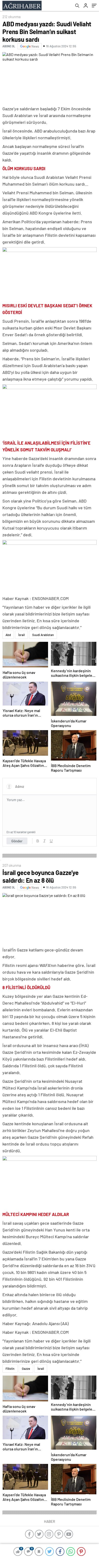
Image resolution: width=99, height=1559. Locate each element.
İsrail (21, 635)
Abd (8, 635)
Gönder (17, 841)
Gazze (26, 1368)
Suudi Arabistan (43, 635)
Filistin (10, 1368)
